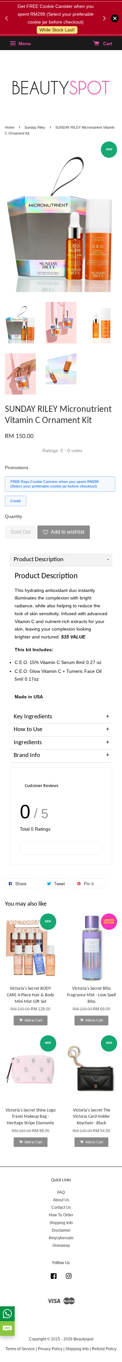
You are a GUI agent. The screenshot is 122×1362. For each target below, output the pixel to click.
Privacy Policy (50, 1349)
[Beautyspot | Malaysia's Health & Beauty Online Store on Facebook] (53, 1277)
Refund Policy (104, 1349)
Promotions (16, 467)
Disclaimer (61, 1230)
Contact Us (61, 1207)
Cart (107, 43)
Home (9, 127)
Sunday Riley (34, 127)
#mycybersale (61, 1238)
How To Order (61, 1215)
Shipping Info (61, 1223)
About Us (61, 1200)
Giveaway (61, 1245)
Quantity (13, 516)
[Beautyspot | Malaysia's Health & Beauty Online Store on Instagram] (68, 1277)
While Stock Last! (57, 29)
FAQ (61, 1192)
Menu (24, 43)
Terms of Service (20, 1349)
